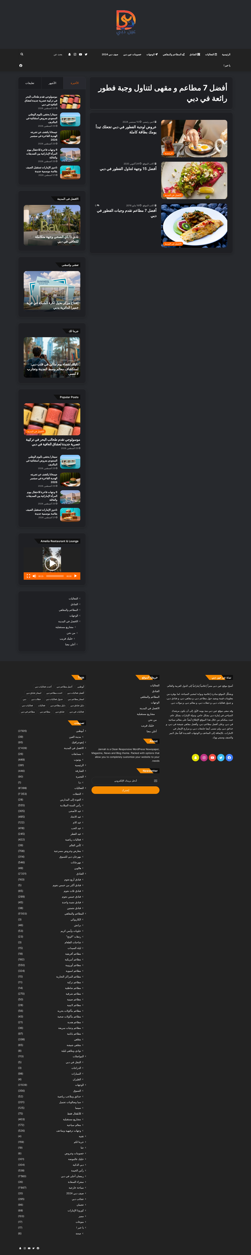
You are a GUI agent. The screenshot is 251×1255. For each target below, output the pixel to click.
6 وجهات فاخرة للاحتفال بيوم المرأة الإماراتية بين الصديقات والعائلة (41, 153)
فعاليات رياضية (73, 839)
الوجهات (150, 54)
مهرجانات (76, 862)
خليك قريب (66, 638)
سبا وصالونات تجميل (70, 1102)
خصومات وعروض (74, 1153)
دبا (79, 782)
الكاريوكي (76, 919)
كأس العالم (75, 845)
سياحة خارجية (76, 1187)
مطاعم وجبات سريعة (69, 1027)
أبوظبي (80, 686)
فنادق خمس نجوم (71, 896)
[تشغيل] (75, 576)
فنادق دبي (59, 711)
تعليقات (29, 83)
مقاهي (77, 1039)
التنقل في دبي (73, 1062)
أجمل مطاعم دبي (64, 686)
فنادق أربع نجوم (72, 879)
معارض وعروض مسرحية (67, 850)
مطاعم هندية (74, 1022)
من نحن (71, 632)
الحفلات (77, 793)
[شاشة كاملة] (28, 576)
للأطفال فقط (74, 1113)
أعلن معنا (70, 644)
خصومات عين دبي (132, 54)
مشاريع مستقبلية (64, 627)
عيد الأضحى (75, 810)
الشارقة (79, 770)
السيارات (76, 1073)
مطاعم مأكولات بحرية (69, 1010)
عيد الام (77, 822)
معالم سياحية (74, 1124)
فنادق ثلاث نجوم (72, 890)
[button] (52, 563)
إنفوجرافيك (78, 742)
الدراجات (76, 1067)
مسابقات (76, 753)
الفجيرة (80, 776)
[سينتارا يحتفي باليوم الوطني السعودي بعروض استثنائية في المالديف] (70, 119)
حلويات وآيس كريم (71, 930)
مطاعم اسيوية (73, 970)
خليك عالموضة (76, 1159)
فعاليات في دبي (76, 711)
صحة (78, 1233)
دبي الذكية (78, 1164)
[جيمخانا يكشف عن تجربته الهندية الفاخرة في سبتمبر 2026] (70, 137)
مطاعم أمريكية (73, 959)
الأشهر (52, 83)
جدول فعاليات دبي (54, 699)
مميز (81, 1216)
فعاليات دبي (27, 705)
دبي (24, 699)
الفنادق (193, 54)
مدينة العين (75, 736)
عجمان (80, 1204)
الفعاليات (210, 54)
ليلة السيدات (74, 947)
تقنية (81, 1136)
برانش (77, 925)
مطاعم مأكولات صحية (69, 1016)
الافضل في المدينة (68, 621)
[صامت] (34, 576)
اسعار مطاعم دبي (76, 699)
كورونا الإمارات (76, 1210)
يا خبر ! (227, 65)
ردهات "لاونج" (73, 936)
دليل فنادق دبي (77, 705)
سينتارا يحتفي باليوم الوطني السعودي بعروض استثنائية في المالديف (41, 118)
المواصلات (78, 1056)
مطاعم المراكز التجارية (68, 976)
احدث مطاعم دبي (54, 692)
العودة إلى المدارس (70, 799)
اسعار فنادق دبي (33, 692)
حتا (82, 1147)
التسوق (77, 1090)
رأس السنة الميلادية (70, 805)
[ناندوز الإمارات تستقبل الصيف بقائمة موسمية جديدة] (70, 172)
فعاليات (41, 705)
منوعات (80, 1221)
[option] (52, 225)
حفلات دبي (36, 699)
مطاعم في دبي (28, 711)
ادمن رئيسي (148, 121)
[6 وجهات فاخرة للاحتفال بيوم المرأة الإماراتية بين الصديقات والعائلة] (70, 155)
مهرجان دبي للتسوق (70, 856)
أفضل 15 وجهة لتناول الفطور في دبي (128, 168)
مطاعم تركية (74, 982)
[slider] (55, 576)
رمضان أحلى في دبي (72, 1176)
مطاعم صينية (74, 999)
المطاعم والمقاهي (172, 54)
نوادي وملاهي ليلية (71, 1050)
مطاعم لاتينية (74, 1005)
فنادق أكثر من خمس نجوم (67, 885)
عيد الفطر (76, 833)
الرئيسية (226, 54)
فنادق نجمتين (74, 908)
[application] (52, 563)
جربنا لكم (79, 1141)
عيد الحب (76, 828)
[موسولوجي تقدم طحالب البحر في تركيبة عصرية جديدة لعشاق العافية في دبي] (70, 102)
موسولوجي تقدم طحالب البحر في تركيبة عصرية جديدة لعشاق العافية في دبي (41, 100)
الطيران (77, 1079)
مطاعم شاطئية (73, 987)
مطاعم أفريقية (73, 953)
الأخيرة (75, 83)
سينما (78, 1107)
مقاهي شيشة (74, 1045)
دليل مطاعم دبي (57, 705)
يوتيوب (77, 759)
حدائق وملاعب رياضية (69, 1096)
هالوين (77, 868)
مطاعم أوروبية (73, 965)
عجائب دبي (78, 1199)
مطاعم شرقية (73, 993)
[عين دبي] (125, 24)
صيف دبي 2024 (110, 54)
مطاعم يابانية (74, 1033)
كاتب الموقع (148, 163)
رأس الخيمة (77, 1170)
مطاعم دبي (45, 711)
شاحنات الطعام (73, 942)
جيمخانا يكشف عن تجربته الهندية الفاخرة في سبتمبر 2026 (43, 135)
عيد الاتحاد (75, 816)
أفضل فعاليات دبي (75, 692)
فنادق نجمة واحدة (71, 902)
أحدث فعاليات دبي (43, 686)
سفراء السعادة (76, 1181)
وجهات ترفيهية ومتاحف (68, 1130)
